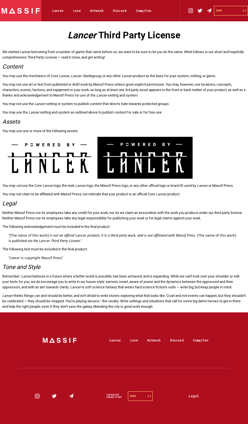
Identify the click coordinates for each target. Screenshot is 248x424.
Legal (194, 396)
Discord (120, 11)
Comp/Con (143, 11)
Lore (77, 11)
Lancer (58, 11)
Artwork (97, 11)
